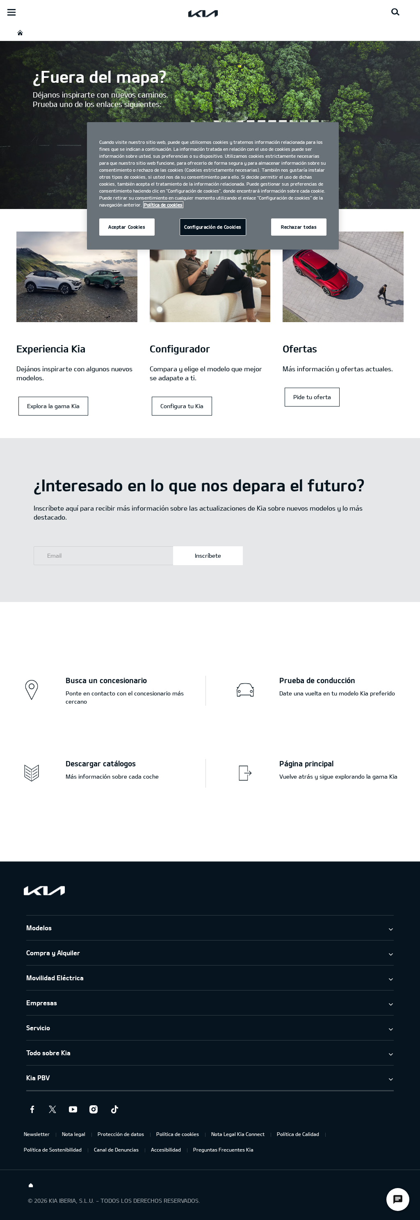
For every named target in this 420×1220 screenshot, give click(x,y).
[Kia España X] (52, 1109)
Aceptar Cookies (127, 226)
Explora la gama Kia (53, 405)
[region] (213, 186)
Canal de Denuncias (116, 1149)
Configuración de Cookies (213, 226)
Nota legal (73, 1134)
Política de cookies (177, 1134)
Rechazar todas (299, 226)
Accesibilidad (166, 1149)
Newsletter (37, 1134)
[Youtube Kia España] (73, 1109)
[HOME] (20, 32)
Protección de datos (121, 1134)
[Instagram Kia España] (93, 1109)
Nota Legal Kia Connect (238, 1134)
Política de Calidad (298, 1134)
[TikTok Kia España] (114, 1109)
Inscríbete (208, 555)
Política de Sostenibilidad (53, 1149)
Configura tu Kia (181, 405)
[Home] (31, 1185)
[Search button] (395, 12)
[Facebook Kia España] (32, 1109)
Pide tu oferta (312, 396)
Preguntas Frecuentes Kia (223, 1149)
